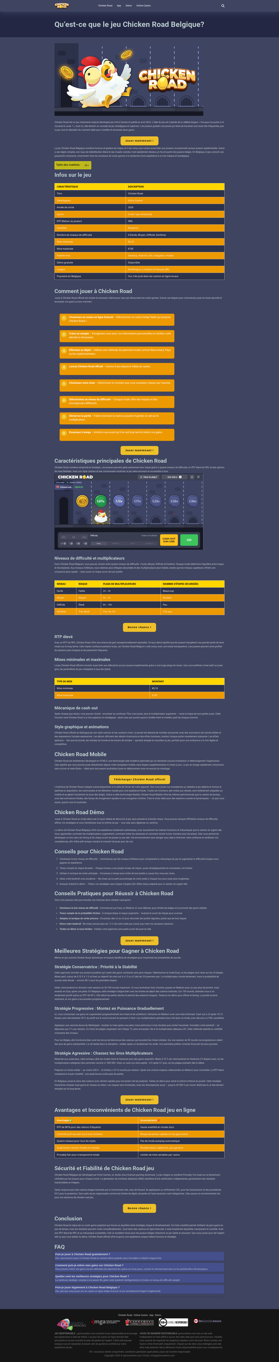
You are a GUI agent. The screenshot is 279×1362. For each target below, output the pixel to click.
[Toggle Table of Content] (85, 165)
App (119, 5)
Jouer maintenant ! (139, 140)
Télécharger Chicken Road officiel (139, 779)
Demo (129, 5)
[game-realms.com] (61, 5)
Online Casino (143, 5)
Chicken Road (105, 5)
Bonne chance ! (139, 627)
